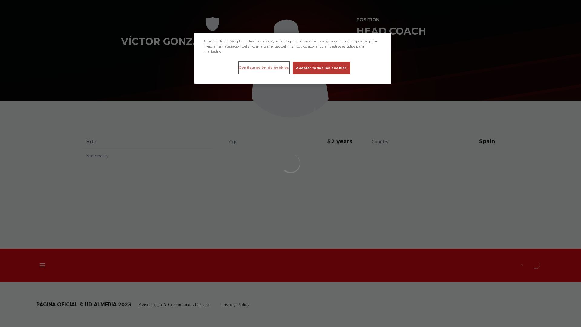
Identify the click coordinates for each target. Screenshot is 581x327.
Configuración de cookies (264, 67)
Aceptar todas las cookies (321, 68)
